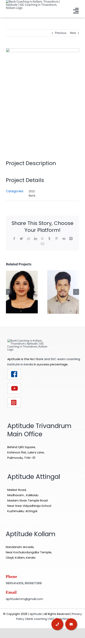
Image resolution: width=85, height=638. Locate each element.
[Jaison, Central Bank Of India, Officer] (63, 292)
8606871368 (33, 583)
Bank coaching (36, 619)
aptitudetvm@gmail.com (24, 599)
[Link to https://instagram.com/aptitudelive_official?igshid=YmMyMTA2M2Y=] (14, 402)
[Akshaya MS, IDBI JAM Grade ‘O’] (22, 292)
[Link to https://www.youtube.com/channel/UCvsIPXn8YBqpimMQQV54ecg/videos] (14, 388)
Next (73, 33)
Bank (32, 195)
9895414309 (14, 583)
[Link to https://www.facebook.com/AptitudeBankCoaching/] (14, 374)
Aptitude (36, 614)
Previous (60, 33)
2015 (32, 191)
